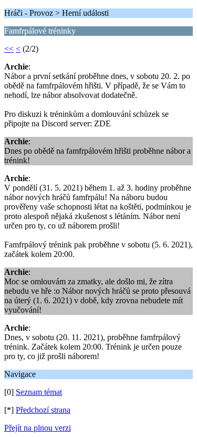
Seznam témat (39, 392)
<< (9, 48)
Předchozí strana (43, 409)
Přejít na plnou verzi (37, 427)
